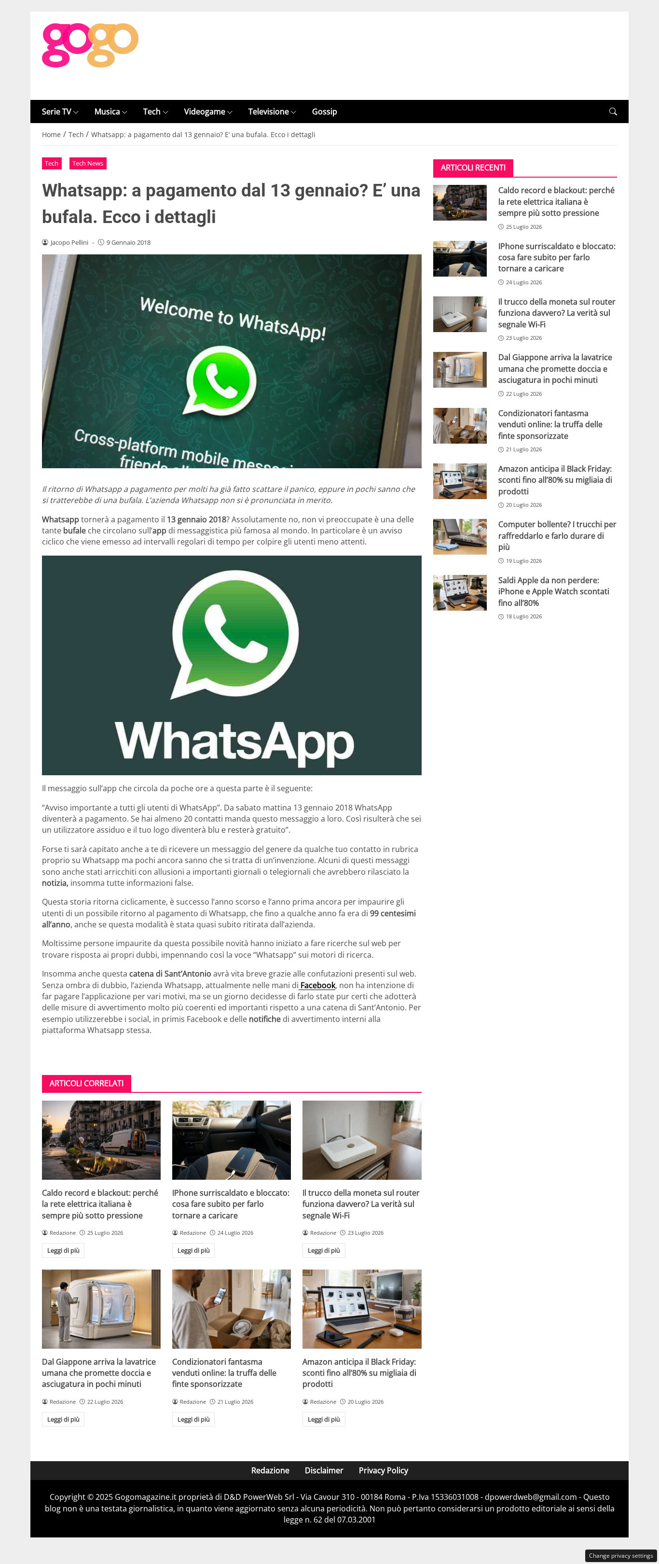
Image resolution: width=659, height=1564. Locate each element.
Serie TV (56, 111)
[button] (613, 111)
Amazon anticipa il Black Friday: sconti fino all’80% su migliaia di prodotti (359, 1373)
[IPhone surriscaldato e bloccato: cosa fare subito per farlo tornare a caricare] (231, 1140)
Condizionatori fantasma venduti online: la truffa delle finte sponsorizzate (224, 1373)
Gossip (324, 111)
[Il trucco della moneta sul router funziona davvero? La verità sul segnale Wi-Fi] (361, 1140)
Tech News (87, 163)
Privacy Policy (383, 1470)
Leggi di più (63, 1250)
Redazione (270, 1470)
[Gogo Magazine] (90, 55)
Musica (107, 111)
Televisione (268, 111)
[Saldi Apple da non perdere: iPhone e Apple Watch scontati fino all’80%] (460, 593)
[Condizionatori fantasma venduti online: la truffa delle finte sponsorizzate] (231, 1309)
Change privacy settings (621, 1555)
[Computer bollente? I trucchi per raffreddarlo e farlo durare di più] (460, 537)
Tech (152, 111)
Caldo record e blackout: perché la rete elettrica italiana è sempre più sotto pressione (100, 1204)
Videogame (204, 111)
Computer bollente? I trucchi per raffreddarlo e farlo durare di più (557, 535)
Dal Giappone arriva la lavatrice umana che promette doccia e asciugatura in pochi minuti (99, 1373)
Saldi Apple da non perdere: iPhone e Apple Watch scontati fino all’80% (553, 591)
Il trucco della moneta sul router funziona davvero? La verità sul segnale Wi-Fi (361, 1204)
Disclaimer (324, 1470)
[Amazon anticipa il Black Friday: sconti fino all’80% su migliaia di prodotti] (361, 1309)
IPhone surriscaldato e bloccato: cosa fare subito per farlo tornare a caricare (230, 1204)
